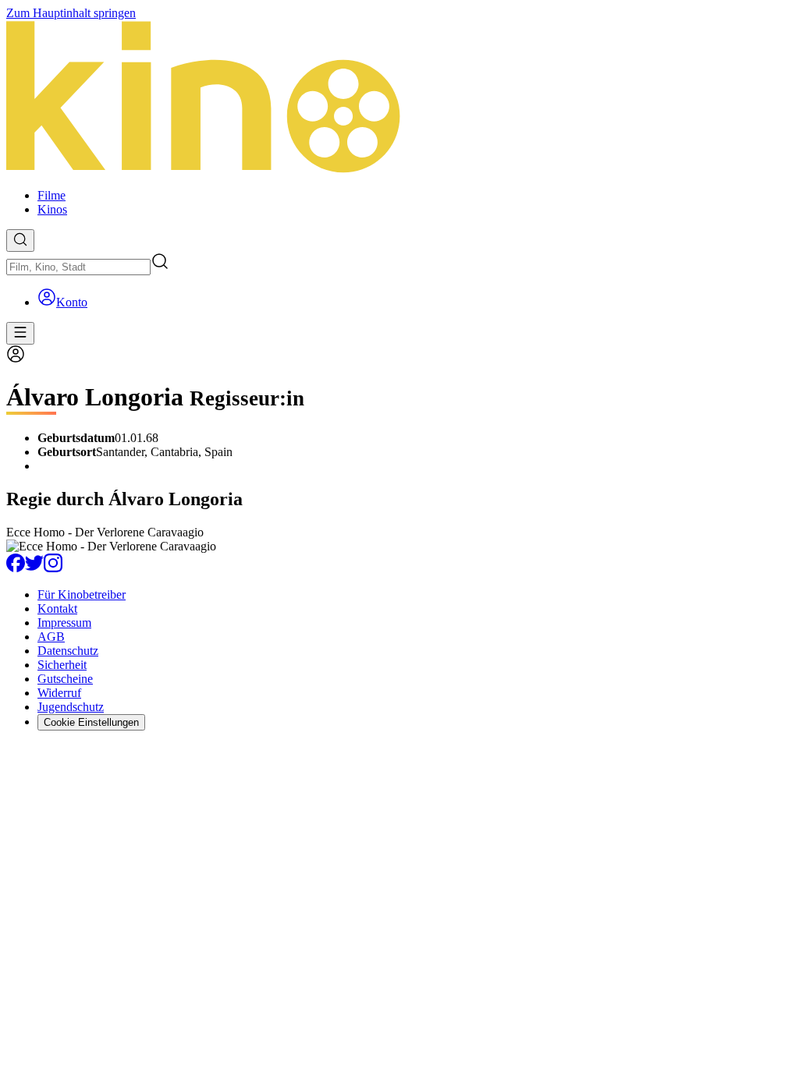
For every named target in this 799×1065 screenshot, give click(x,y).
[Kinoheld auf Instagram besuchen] (53, 568)
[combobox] (78, 267)
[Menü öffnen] (20, 333)
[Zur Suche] (20, 240)
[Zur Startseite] (399, 98)
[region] (399, 539)
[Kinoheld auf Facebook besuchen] (15, 568)
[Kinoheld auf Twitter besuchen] (34, 568)
